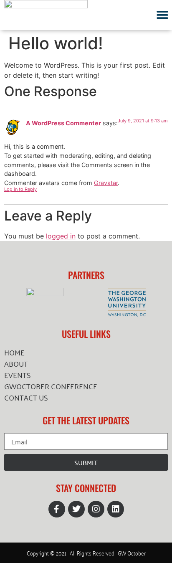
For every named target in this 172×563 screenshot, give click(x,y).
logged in (61, 236)
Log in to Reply (20, 189)
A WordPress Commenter (63, 123)
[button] (162, 14)
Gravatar (106, 182)
